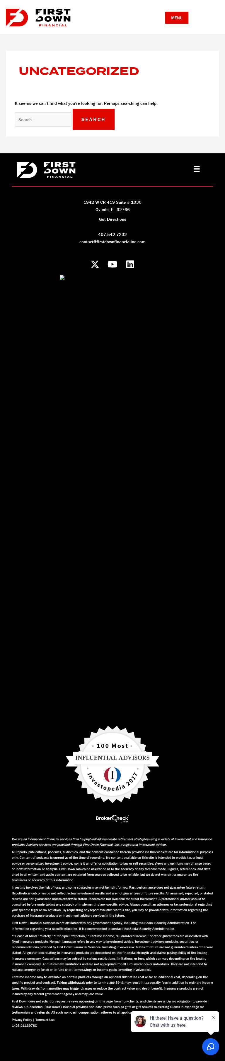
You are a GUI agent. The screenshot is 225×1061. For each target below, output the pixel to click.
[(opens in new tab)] (112, 818)
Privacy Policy (22, 1019)
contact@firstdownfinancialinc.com (112, 241)
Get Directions (112, 219)
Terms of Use (44, 1019)
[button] (95, 264)
